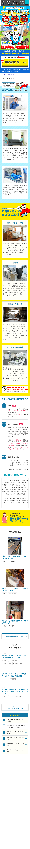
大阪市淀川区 (12, 593)
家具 (11, 696)
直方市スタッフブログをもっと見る (14, 707)
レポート (5, 660)
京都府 (5, 561)
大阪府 (5, 593)
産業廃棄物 (18, 696)
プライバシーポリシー (15, 3)
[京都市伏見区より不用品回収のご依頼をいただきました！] (15, 553)
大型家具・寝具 (7, 663)
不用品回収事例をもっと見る (14, 636)
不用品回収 (13, 679)
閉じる (27, 2)
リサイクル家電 (18, 663)
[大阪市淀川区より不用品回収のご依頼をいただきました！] (15, 586)
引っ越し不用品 (14, 660)
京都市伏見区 (12, 561)
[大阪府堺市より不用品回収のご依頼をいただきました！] (15, 618)
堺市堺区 (11, 626)
